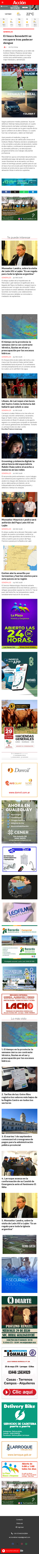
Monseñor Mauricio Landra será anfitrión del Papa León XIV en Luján (19, 522)
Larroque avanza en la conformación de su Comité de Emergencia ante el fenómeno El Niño (19, 1182)
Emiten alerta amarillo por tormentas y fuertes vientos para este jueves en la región (19, 576)
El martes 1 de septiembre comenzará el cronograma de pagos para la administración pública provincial (17, 1140)
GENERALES (8, 32)
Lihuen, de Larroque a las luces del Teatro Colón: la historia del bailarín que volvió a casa (18, 404)
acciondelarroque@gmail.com (19, 1537)
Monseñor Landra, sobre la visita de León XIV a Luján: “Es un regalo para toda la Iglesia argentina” (19, 271)
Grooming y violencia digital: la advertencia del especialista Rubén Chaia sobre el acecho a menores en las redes (18, 465)
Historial (19, 1523)
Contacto (19, 1519)
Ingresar (20, 1527)
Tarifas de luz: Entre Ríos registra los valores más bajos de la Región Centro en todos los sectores (19, 1098)
